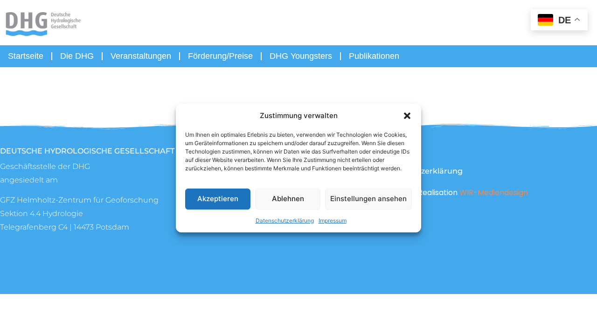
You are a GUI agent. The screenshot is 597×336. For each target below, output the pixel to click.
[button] (407, 115)
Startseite (25, 56)
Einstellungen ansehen (368, 198)
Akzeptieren (217, 198)
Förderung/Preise (220, 56)
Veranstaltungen (141, 56)
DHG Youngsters (301, 56)
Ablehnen (288, 198)
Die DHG (77, 56)
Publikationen (374, 56)
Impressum (333, 220)
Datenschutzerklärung (285, 220)
